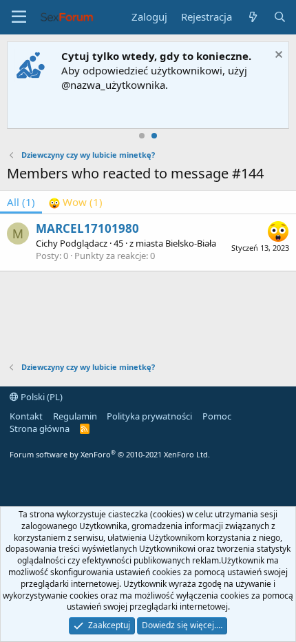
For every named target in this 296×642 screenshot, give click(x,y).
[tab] (75, 202)
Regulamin (75, 416)
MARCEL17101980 (87, 228)
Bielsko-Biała (190, 243)
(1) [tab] (21, 202)
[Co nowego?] (252, 17)
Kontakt (26, 416)
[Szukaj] (279, 17)
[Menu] (19, 17)
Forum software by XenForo (110, 454)
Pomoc (216, 416)
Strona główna (40, 428)
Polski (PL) (41, 397)
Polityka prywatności (149, 416)
